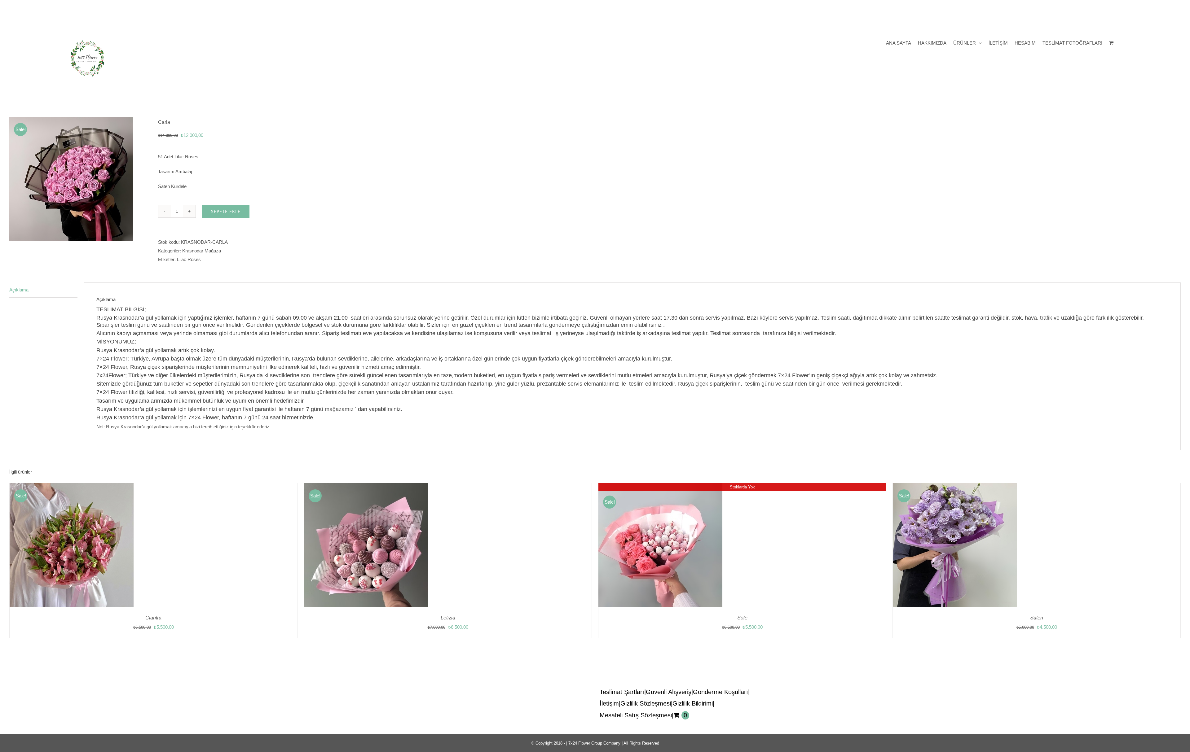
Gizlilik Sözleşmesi (645, 703)
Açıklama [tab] (19, 289)
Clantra (153, 617)
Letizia (448, 617)
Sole (742, 617)
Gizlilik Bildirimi (692, 703)
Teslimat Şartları (622, 692)
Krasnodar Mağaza (201, 250)
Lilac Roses (189, 259)
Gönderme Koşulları (720, 692)
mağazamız (339, 409)
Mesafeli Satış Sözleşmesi (636, 715)
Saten (1036, 617)
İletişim (609, 703)
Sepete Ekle (225, 211)
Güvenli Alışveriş (668, 692)
